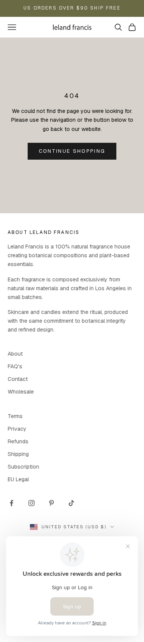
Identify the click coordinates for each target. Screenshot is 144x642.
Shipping (18, 454)
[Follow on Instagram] (31, 503)
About (15, 353)
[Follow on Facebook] (11, 503)
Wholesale (21, 391)
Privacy (17, 428)
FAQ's (15, 366)
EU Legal (18, 479)
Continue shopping (72, 151)
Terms (15, 416)
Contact (18, 379)
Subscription (23, 466)
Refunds (18, 441)
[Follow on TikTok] (71, 503)
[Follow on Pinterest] (51, 503)
